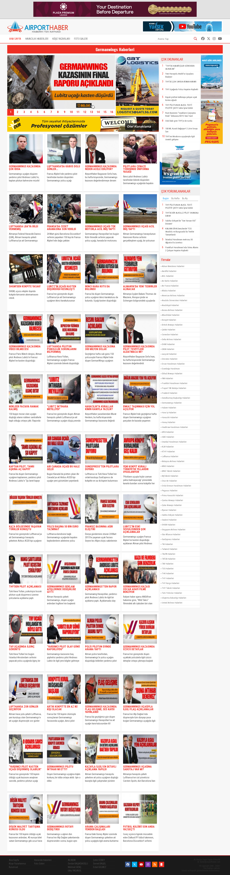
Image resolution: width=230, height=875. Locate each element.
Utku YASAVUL (74, 870)
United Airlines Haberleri (172, 603)
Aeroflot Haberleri (169, 271)
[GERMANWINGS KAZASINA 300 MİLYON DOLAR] (102, 344)
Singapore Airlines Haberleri (173, 529)
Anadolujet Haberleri (170, 305)
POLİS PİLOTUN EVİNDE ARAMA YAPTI (98, 648)
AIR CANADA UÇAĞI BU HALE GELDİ (63, 468)
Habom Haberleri (169, 408)
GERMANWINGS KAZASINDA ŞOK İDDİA (25, 168)
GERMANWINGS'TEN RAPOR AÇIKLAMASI (101, 588)
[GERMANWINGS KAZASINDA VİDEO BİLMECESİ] (26, 344)
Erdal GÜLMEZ (99, 867)
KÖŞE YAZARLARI (61, 38)
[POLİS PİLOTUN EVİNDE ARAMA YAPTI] (102, 644)
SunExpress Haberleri (171, 539)
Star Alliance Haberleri (171, 534)
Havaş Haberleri (168, 422)
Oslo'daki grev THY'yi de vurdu (178, 121)
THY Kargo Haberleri (170, 583)
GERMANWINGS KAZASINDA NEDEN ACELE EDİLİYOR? (101, 168)
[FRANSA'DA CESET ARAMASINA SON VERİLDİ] (64, 224)
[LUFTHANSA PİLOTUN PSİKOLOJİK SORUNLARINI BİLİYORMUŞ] (64, 344)
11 (77, 112)
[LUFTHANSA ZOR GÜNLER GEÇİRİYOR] (26, 704)
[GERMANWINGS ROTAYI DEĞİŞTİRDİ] (64, 824)
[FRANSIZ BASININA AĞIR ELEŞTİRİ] (102, 524)
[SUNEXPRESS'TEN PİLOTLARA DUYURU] (102, 464)
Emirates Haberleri (169, 359)
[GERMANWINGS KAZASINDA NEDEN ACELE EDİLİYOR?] (102, 164)
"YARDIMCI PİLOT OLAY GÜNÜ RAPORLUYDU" (63, 648)
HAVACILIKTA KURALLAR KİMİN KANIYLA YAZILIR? (99, 408)
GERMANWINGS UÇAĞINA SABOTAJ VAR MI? (137, 768)
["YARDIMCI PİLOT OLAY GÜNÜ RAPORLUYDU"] (64, 644)
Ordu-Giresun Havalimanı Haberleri (176, 486)
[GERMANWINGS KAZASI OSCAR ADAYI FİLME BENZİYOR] (140, 584)
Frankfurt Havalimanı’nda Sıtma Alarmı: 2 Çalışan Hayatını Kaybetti (182, 249)
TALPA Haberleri (168, 554)
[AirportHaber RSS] (154, 864)
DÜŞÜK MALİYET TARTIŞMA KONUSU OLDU (24, 828)
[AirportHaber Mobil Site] (161, 864)
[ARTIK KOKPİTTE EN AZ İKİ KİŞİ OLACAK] (64, 704)
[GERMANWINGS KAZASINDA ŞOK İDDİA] (26, 164)
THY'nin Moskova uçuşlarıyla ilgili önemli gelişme (180, 138)
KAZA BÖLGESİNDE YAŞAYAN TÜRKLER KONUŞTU (25, 528)
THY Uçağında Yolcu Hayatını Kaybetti (181, 89)
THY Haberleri (168, 578)
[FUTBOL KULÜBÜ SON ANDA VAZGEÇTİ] (140, 824)
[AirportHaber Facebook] (203, 39)
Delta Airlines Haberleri (171, 339)
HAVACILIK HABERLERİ (36, 38)
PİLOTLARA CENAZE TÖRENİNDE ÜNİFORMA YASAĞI (136, 169)
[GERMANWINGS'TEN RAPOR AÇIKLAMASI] (102, 584)
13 (91, 112)
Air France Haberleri (170, 286)
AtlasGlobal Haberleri (170, 315)
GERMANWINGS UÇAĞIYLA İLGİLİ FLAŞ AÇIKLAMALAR (138, 708)
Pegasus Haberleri (169, 490)
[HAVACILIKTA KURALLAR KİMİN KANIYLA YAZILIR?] (102, 404)
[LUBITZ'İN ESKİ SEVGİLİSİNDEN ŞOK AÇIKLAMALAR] (140, 524)
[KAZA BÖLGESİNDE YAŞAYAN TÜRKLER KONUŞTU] (26, 524)
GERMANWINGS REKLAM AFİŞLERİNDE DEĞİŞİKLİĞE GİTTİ (61, 589)
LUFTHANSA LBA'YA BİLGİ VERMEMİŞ (23, 228)
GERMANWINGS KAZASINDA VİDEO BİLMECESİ (25, 348)
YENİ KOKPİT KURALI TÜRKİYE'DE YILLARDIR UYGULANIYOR (136, 469)
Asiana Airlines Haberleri (172, 310)
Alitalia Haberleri (169, 291)
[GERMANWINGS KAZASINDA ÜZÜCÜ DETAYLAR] (140, 644)
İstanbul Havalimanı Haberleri (174, 442)
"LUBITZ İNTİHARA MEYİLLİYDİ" (57, 408)
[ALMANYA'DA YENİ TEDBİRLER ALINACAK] (140, 284)
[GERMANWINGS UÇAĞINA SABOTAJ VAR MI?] (140, 764)
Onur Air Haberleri (169, 481)
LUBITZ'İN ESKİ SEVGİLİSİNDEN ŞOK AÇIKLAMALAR (134, 529)
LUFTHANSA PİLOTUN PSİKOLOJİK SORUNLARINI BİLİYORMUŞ (61, 349)
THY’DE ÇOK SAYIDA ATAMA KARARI (180, 81)
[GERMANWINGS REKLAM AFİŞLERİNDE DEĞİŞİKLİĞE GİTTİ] (64, 584)
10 (71, 112)
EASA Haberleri (168, 349)
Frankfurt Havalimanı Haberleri (174, 383)
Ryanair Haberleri (169, 510)
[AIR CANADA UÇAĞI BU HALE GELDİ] (64, 464)
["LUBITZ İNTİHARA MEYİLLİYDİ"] (64, 404)
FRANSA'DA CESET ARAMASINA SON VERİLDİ (61, 228)
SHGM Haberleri (168, 525)
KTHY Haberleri (168, 451)
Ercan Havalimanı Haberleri (173, 364)
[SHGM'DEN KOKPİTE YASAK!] (26, 284)
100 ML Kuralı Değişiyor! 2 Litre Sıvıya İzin (181, 130)
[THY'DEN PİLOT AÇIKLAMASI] (26, 584)
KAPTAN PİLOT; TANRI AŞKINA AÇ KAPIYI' (21, 468)
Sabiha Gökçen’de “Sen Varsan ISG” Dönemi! (180, 222)
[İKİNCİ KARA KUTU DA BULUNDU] (102, 284)
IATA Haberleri (168, 432)
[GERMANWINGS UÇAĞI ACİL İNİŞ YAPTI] (140, 224)
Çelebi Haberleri (168, 330)
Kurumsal (13, 867)
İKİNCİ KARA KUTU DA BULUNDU (97, 288)
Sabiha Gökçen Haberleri (172, 515)
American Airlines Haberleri (173, 295)
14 (98, 112)
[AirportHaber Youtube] (220, 39)
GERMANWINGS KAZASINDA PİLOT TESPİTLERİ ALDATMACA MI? (139, 349)
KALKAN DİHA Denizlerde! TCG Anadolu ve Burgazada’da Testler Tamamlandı (179, 231)
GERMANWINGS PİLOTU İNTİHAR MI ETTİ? (60, 768)
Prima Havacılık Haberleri (172, 495)
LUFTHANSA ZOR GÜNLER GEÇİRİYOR (23, 708)
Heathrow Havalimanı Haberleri (175, 427)
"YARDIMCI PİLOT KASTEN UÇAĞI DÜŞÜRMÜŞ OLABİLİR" (25, 768)
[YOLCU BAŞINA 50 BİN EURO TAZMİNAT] (64, 524)
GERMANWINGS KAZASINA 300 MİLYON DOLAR (100, 348)
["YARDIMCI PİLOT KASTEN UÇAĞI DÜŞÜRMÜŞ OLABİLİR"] (26, 764)
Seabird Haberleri (169, 520)
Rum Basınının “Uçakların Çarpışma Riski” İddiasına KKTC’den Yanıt (180, 114)
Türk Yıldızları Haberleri (172, 593)
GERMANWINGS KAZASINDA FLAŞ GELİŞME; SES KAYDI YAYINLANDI (101, 709)
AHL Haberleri (168, 276)
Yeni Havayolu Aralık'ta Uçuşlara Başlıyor (179, 75)
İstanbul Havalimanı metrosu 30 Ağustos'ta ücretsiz (179, 241)
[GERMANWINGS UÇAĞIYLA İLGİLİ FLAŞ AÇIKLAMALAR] (140, 704)
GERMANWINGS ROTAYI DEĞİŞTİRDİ (60, 828)
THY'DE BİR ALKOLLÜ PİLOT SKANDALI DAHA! (182, 214)
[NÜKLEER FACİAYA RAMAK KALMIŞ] (26, 404)
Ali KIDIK (72, 860)
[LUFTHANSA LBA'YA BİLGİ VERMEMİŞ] (26, 224)
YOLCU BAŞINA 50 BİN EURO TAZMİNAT (62, 528)
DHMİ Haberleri (168, 344)
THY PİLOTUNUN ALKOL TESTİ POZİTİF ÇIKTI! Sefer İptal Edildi (179, 106)
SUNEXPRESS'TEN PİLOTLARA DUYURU (102, 468)
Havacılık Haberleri (170, 417)
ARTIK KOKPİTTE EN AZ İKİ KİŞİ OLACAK (62, 708)
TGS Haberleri (168, 568)
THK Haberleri (168, 573)
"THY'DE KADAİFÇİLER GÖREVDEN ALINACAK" (179, 67)
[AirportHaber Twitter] (208, 39)
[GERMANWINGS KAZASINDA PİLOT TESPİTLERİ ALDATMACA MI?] (140, 344)
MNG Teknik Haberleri (171, 471)
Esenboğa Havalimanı (171, 369)
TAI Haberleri (167, 544)
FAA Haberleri (167, 378)
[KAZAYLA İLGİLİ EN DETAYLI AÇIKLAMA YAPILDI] (102, 764)
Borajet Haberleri (169, 320)
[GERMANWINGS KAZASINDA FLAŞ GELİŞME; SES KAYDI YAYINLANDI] (102, 704)
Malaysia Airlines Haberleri (173, 461)
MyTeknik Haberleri (170, 476)
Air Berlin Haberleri (170, 281)
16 (111, 112)
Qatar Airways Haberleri (172, 505)
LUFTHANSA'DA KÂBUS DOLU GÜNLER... (63, 168)
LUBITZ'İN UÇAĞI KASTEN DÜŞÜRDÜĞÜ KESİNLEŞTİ (61, 288)
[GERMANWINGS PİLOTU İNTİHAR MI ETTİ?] (64, 764)
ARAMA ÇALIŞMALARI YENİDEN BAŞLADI (97, 828)
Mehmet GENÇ (74, 867)
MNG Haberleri (168, 466)
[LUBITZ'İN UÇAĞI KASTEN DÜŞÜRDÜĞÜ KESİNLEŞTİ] (64, 284)
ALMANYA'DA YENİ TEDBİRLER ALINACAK (140, 288)
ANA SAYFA (15, 38)
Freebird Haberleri (169, 393)
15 (104, 112)
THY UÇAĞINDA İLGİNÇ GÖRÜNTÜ (22, 648)
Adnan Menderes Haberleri (173, 266)
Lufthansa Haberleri (170, 456)
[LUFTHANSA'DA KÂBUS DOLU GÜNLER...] (64, 164)
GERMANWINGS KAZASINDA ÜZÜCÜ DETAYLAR (139, 648)
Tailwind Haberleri (169, 549)
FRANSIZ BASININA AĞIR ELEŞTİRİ (99, 528)
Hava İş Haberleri (169, 412)
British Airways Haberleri (172, 325)
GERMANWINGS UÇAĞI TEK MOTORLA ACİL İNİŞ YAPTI (100, 228)
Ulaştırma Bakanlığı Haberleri (174, 598)
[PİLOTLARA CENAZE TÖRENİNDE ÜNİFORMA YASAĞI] (140, 164)
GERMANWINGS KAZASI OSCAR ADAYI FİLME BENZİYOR (136, 589)
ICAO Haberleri (168, 437)
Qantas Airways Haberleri (172, 500)
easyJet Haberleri (169, 354)
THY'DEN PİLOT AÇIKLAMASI (25, 586)
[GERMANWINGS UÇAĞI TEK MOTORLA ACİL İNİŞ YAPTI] (102, 224)
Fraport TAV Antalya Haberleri (174, 388)
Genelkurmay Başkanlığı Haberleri (176, 398)
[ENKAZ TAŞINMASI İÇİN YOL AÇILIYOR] (140, 404)
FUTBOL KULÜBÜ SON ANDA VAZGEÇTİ (139, 828)
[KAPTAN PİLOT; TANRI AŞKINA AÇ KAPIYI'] (26, 464)
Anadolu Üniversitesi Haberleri (174, 300)
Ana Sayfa (14, 860)
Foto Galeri (39, 863)
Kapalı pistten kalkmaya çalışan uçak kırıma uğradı (181, 98)
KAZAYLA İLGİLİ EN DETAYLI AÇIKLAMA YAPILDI (100, 768)
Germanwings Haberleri (172, 403)
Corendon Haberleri (170, 334)
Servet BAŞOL (99, 863)
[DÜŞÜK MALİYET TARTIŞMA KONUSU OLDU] (26, 824)
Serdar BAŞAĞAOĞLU (78, 863)
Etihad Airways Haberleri (172, 373)
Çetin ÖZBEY (99, 860)
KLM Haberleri (168, 447)
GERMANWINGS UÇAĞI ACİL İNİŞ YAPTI (138, 228)
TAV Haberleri (167, 564)
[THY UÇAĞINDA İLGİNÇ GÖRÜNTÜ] (26, 644)
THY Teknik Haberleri (171, 588)
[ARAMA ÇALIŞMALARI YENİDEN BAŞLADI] (102, 824)
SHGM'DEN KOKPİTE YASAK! (25, 286)
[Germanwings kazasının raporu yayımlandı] (61, 108)
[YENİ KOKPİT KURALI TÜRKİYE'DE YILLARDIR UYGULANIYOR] (140, 464)
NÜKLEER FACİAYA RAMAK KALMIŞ (24, 408)
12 (84, 112)
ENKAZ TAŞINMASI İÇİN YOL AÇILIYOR (139, 408)
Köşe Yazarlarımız (17, 863)
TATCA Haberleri (168, 559)
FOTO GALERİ (81, 38)
